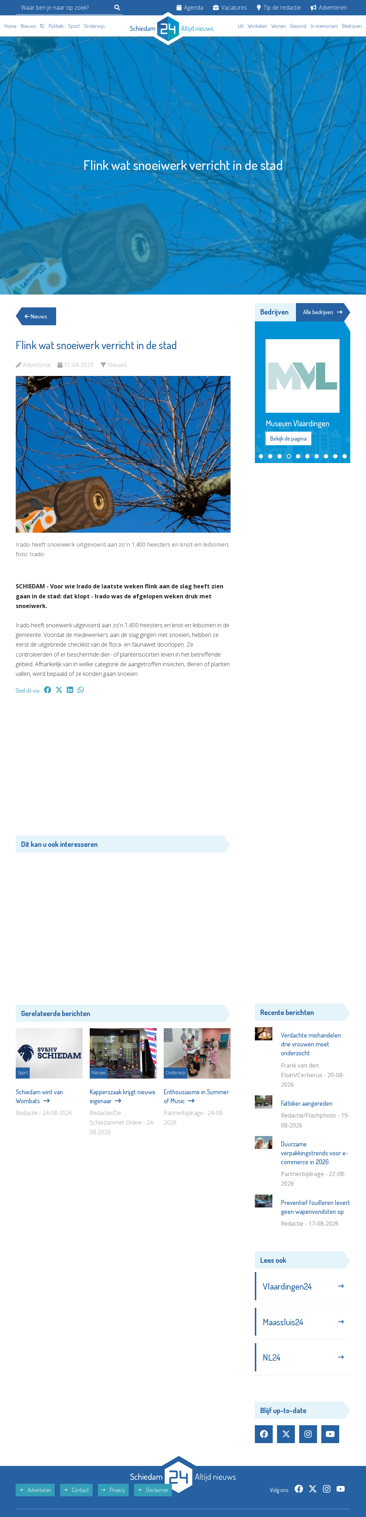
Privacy (117, 1489)
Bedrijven (352, 25)
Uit (240, 25)
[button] (261, 456)
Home (10, 25)
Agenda (193, 7)
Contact (80, 1489)
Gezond (298, 25)
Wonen (278, 25)
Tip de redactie (281, 7)
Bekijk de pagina (288, 438)
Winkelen (257, 25)
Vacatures (233, 7)
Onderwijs (94, 25)
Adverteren (332, 7)
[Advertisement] (123, 768)
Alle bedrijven (318, 312)
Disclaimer (156, 1489)
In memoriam (324, 25)
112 (42, 25)
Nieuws (28, 25)
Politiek (56, 25)
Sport (74, 25)
